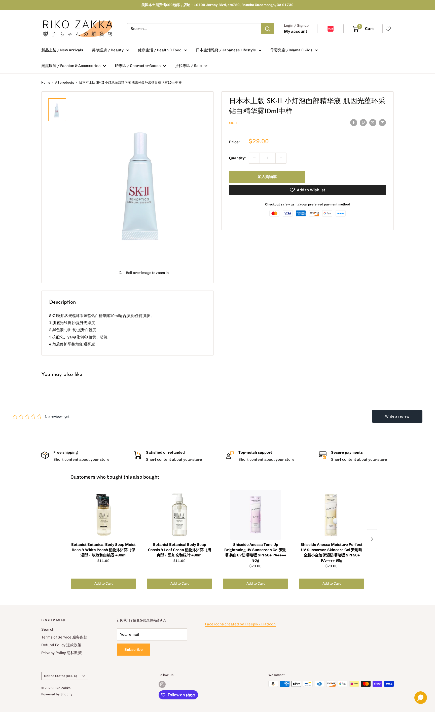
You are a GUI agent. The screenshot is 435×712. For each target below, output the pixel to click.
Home (45, 82)
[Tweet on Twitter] (372, 122)
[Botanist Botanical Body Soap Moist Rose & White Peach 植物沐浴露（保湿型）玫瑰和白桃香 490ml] (103, 515)
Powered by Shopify (56, 694)
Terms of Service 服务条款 (64, 637)
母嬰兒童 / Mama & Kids (291, 50)
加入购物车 (267, 176)
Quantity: (237, 158)
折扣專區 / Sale (188, 65)
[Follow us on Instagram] (162, 684)
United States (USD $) (60, 676)
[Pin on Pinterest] (363, 122)
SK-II (233, 123)
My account (295, 31)
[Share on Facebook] (353, 122)
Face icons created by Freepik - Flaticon (240, 624)
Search (47, 629)
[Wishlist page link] (388, 28)
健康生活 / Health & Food (160, 50)
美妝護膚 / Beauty (108, 50)
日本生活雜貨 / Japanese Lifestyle (226, 50)
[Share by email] (382, 122)
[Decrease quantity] (254, 158)
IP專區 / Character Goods (138, 65)
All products (64, 82)
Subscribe (133, 649)
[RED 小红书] (330, 28)
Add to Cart (103, 583)
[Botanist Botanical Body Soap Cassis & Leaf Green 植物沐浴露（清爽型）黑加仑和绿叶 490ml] (179, 515)
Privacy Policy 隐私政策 (61, 653)
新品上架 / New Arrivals (62, 50)
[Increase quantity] (281, 158)
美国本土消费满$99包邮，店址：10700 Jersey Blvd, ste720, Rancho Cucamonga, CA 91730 (217, 5)
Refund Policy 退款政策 (61, 645)
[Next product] (372, 539)
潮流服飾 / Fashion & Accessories (70, 65)
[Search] (267, 28)
